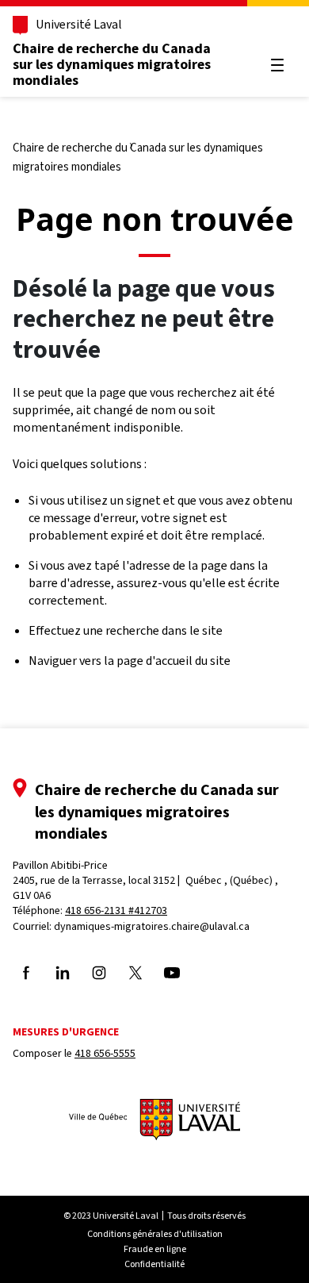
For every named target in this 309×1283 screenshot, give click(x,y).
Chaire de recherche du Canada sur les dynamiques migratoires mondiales (112, 64)
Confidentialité (154, 1264)
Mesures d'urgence (66, 1031)
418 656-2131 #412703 (116, 910)
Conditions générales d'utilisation (155, 1233)
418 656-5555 (104, 1053)
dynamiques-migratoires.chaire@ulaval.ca (152, 926)
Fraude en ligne (155, 1249)
